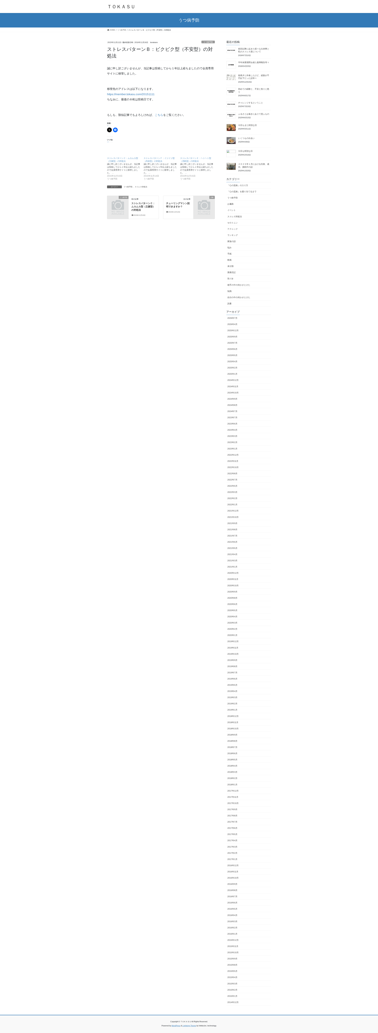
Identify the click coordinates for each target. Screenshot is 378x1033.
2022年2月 (232, 498)
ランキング (232, 235)
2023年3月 (232, 436)
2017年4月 (232, 840)
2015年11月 (232, 946)
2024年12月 (233, 380)
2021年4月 (232, 554)
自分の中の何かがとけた (238, 297)
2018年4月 (232, 766)
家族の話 (231, 241)
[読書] (204, 202)
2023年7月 (232, 417)
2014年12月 (233, 1002)
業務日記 (231, 272)
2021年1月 (232, 567)
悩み (229, 247)
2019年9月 (232, 660)
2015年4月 (232, 977)
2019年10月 (233, 654)
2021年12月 (233, 511)
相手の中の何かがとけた (238, 285)
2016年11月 (232, 871)
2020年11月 (232, 579)
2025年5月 (232, 355)
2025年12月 (233, 330)
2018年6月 (232, 753)
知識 (229, 291)
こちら (159, 114)
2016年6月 (232, 902)
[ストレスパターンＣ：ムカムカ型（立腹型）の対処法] (125, 168)
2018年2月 (232, 778)
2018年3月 (232, 772)
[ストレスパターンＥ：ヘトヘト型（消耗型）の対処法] (198, 168)
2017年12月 (233, 791)
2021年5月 (232, 548)
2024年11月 (232, 386)
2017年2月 (232, 853)
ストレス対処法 (141, 187)
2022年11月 (232, 461)
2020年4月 (232, 616)
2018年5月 (232, 759)
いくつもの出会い (246, 138)
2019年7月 (232, 672)
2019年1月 (232, 710)
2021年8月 (232, 529)
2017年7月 (232, 822)
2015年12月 (233, 940)
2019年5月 (232, 685)
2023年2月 (232, 442)
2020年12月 (233, 573)
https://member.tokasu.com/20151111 (131, 94)
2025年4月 (232, 361)
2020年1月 (232, 635)
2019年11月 (232, 648)
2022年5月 (232, 486)
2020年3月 (232, 623)
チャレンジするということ (250, 103)
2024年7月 (232, 411)
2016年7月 (232, 896)
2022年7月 (232, 480)
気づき (230, 278)
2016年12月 (233, 865)
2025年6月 (232, 349)
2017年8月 (232, 815)
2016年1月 (232, 934)
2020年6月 (232, 604)
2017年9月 (232, 809)
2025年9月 (232, 336)
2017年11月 (232, 797)
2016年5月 (232, 909)
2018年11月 (232, 722)
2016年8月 (232, 890)
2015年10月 (233, 952)
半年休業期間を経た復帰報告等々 (253, 62)
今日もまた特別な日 (247, 125)
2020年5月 (232, 610)
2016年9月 (232, 884)
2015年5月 (232, 971)
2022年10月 (233, 467)
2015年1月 (232, 996)
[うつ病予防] (117, 202)
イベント (231, 210)
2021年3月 (232, 560)
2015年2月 (232, 990)
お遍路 (230, 204)
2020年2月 (232, 629)
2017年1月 (232, 859)
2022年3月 (232, 492)
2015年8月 (232, 965)
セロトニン (232, 223)
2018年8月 (232, 741)
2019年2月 (232, 703)
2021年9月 (232, 523)
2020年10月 (233, 585)
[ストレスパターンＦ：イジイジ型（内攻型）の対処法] (162, 168)
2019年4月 (232, 691)
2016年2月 (232, 927)
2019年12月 (233, 641)
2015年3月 (232, 983)
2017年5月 (232, 834)
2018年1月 (232, 784)
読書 (229, 303)
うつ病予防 (208, 42)
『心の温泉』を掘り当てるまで (241, 191)
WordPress (176, 1026)
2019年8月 (232, 666)
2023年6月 (232, 424)
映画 (229, 260)
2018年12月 (233, 716)
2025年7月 (232, 343)
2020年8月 (232, 598)
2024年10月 (233, 392)
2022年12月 (233, 455)
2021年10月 (233, 517)
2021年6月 (232, 542)
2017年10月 (233, 803)
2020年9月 (232, 592)
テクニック (232, 229)
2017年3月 (232, 847)
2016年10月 (233, 878)
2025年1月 (232, 374)
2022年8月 (232, 473)
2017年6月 (232, 828)
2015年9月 (232, 958)
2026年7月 (232, 318)
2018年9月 (232, 735)
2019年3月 (232, 697)
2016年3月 (232, 921)
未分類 (230, 266)
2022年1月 (232, 504)
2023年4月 (232, 430)
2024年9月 (232, 399)
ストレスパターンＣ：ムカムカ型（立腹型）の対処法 (143, 206)
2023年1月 (232, 448)
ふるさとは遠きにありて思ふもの (253, 114)
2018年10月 (233, 728)
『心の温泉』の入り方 (237, 185)
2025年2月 (232, 368)
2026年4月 (232, 324)
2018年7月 (232, 747)
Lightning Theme (189, 1026)
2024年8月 (232, 405)
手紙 (229, 254)
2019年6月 (232, 679)
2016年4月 (232, 915)
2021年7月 (232, 536)
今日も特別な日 (245, 151)
